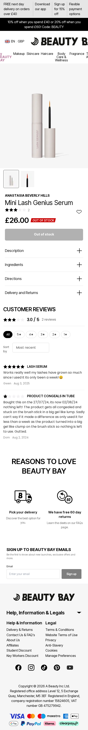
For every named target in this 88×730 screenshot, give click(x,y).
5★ (19, 334)
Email (10, 566)
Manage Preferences (60, 656)
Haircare (47, 53)
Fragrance (77, 53)
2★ (54, 334)
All (8, 334)
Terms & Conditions (59, 630)
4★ (31, 334)
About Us (13, 640)
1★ (65, 334)
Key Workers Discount (22, 656)
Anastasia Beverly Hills (27, 195)
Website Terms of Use (61, 635)
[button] (11, 179)
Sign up (72, 574)
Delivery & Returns (20, 630)
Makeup (19, 53)
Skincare (33, 53)
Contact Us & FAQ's (21, 635)
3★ (43, 334)
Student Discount (19, 650)
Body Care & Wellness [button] (61, 57)
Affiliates (13, 645)
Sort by (6, 349)
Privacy (50, 640)
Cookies (51, 650)
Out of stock (44, 234)
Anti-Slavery (54, 645)
